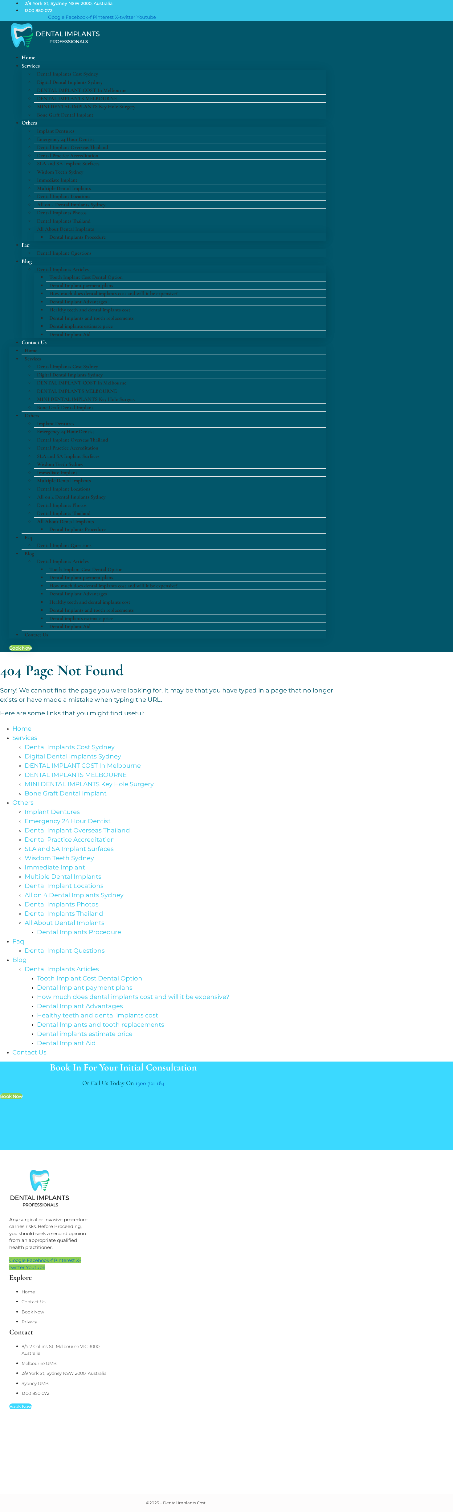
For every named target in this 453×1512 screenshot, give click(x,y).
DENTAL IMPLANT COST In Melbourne (81, 90)
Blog (27, 261)
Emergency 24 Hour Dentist (65, 139)
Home (31, 350)
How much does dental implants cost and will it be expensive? (113, 293)
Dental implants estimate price (81, 326)
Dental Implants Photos (62, 212)
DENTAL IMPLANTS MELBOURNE (77, 98)
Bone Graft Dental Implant (65, 115)
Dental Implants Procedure (77, 237)
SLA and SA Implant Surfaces (68, 163)
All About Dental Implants (65, 229)
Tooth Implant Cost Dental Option (86, 277)
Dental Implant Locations (63, 196)
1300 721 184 (150, 1083)
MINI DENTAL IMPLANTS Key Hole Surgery (86, 106)
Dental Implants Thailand (64, 221)
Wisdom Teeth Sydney (60, 172)
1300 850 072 (38, 10)
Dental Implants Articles (63, 269)
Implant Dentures (55, 131)
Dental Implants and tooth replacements (91, 318)
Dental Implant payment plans (81, 285)
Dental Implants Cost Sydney (67, 74)
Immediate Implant (57, 180)
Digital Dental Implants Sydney (70, 82)
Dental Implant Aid (70, 334)
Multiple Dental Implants (64, 188)
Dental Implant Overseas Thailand (72, 147)
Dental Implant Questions (64, 253)
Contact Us (34, 342)
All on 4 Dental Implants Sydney (71, 204)
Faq (26, 244)
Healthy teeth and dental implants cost (89, 309)
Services (31, 65)
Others (29, 122)
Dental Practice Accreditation (67, 155)
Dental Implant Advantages (78, 301)
